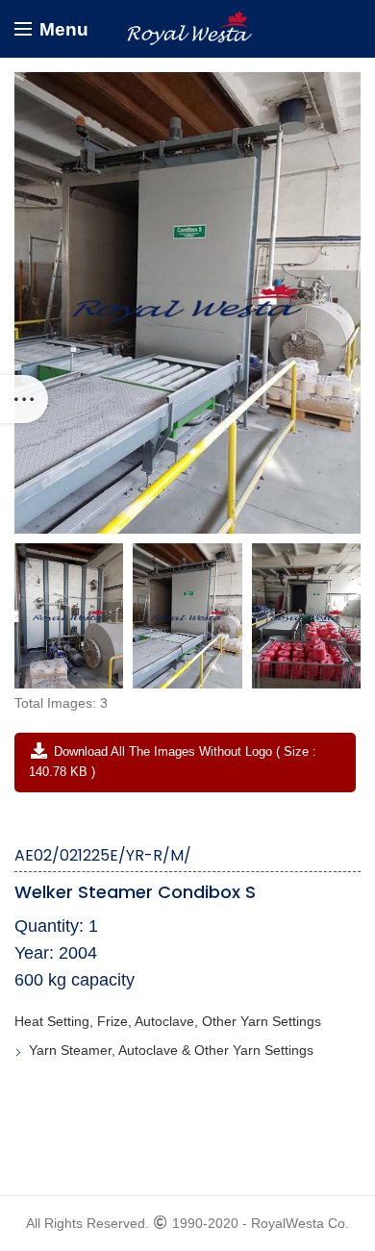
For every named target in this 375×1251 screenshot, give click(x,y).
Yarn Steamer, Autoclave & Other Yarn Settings (171, 1050)
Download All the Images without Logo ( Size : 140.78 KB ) (172, 761)
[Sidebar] (24, 399)
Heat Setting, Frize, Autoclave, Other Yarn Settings (167, 1021)
